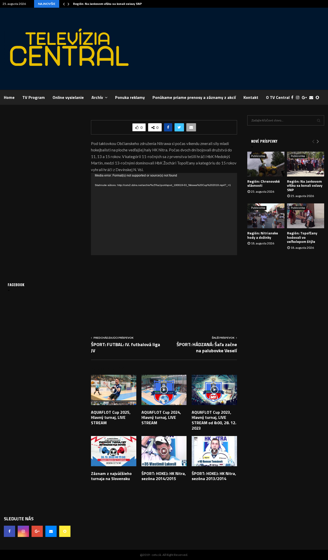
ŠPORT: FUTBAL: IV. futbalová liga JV (125, 347)
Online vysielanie (68, 97)
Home (9, 97)
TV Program (33, 97)
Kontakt (250, 97)
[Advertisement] (231, 49)
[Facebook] (293, 97)
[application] (164, 214)
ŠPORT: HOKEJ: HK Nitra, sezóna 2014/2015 (163, 476)
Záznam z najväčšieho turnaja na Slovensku (111, 476)
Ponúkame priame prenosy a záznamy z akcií (194, 97)
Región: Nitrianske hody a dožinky (262, 235)
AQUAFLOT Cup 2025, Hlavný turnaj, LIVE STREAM (110, 417)
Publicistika (258, 156)
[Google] (305, 97)
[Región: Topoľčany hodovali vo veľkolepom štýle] (305, 215)
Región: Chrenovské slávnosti (263, 183)
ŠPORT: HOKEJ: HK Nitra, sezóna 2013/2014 (214, 476)
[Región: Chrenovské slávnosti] (265, 164)
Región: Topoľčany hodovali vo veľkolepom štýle (302, 237)
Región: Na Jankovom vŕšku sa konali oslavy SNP (107, 3)
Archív (97, 97)
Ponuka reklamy (130, 97)
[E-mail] (312, 97)
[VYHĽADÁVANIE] (318, 120)
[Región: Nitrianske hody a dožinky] (265, 215)
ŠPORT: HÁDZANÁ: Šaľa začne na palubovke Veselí (207, 347)
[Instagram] (299, 97)
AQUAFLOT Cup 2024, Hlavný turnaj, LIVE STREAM (161, 417)
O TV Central (278, 97)
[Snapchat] (319, 97)
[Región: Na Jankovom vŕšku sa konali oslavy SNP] (305, 164)
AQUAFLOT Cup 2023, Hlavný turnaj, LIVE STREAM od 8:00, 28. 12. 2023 (214, 420)
